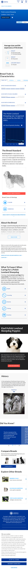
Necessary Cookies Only (14, 563)
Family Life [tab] (4, 80)
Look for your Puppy (14, 365)
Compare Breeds (9, 466)
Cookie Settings (14, 567)
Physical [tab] (11, 80)
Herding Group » (6, 17)
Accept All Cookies (14, 559)
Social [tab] (19, 80)
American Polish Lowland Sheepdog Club (11, 255)
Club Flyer (3, 257)
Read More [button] (14, 237)
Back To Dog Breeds (6, 6)
